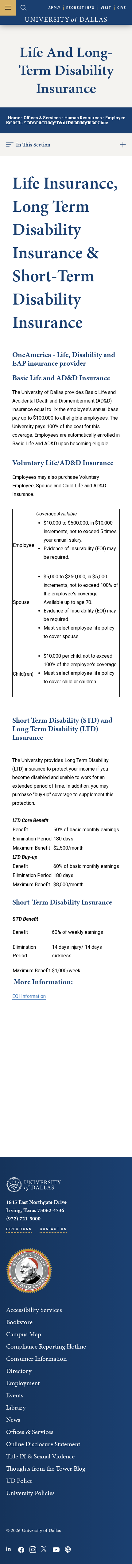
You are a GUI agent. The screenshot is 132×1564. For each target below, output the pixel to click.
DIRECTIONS (19, 1229)
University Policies (30, 1492)
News (13, 1419)
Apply (54, 7)
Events (14, 1395)
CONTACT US (53, 1229)
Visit (106, 7)
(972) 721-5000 (23, 1218)
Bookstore (19, 1322)
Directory (19, 1370)
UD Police (19, 1480)
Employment (23, 1383)
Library (16, 1407)
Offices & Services (42, 117)
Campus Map (23, 1334)
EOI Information (29, 996)
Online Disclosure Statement (43, 1444)
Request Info (80, 7)
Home (14, 117)
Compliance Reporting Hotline (46, 1346)
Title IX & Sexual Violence (40, 1456)
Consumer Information (36, 1358)
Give (121, 7)
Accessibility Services (34, 1309)
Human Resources (83, 117)
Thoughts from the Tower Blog (45, 1468)
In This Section (33, 144)
